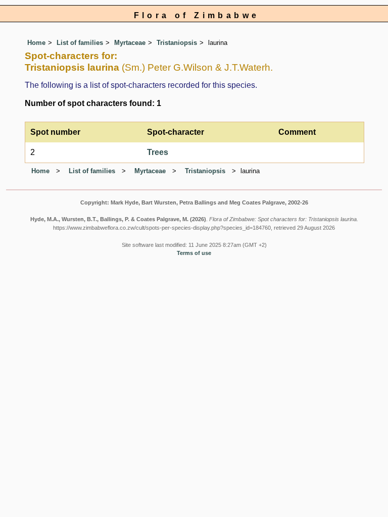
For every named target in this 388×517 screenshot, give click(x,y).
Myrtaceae (130, 42)
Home (36, 42)
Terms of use (194, 253)
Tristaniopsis (177, 42)
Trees (157, 152)
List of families (80, 42)
